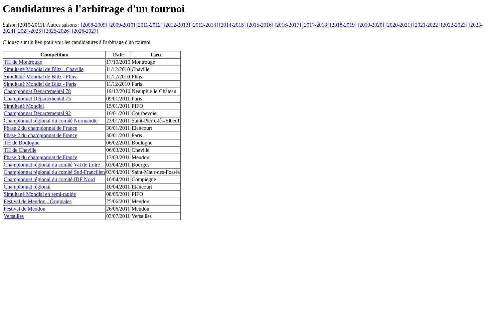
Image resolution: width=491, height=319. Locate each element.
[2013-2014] (204, 25)
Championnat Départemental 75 (37, 98)
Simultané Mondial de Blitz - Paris (40, 84)
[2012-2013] (177, 25)
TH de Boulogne (21, 142)
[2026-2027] (85, 31)
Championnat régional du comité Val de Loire (52, 165)
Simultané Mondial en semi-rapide (40, 194)
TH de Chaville (20, 150)
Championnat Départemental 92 (37, 113)
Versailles (14, 216)
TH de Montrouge (23, 62)
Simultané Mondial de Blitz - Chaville (44, 69)
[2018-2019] (343, 25)
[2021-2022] (426, 25)
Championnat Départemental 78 (37, 91)
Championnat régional (27, 187)
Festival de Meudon (24, 209)
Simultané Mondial (24, 106)
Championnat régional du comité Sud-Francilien (54, 172)
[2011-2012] (149, 25)
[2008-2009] (94, 25)
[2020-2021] (398, 25)
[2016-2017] (288, 25)
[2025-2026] (57, 31)
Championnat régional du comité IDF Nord (49, 179)
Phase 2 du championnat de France (40, 128)
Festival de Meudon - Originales (37, 201)
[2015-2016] (260, 25)
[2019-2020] (371, 25)
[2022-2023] (454, 25)
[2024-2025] (29, 31)
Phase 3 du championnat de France (40, 157)
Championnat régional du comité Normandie (51, 120)
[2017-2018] (315, 25)
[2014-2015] (232, 25)
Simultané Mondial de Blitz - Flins (40, 76)
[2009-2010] (122, 25)
